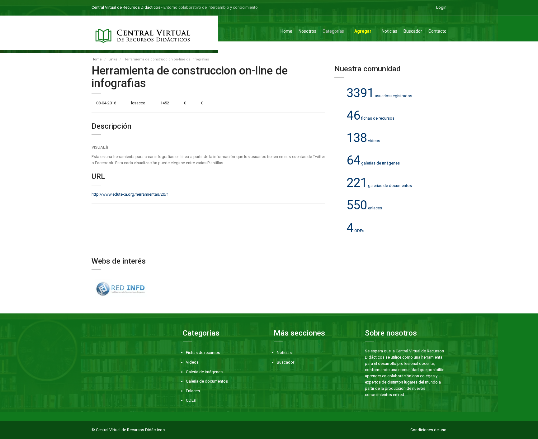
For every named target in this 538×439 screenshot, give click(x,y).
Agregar (362, 31)
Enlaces (193, 391)
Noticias (389, 31)
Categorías (333, 31)
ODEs (191, 400)
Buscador (413, 31)
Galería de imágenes (204, 372)
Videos (192, 362)
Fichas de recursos (203, 352)
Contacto (437, 31)
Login (441, 7)
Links (112, 59)
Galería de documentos (207, 381)
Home (286, 31)
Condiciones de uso (428, 429)
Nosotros (307, 31)
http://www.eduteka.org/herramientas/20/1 (130, 194)
